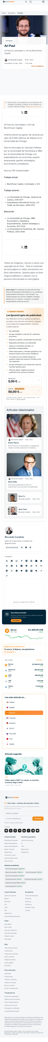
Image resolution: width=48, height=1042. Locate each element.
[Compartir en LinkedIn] (26, 561)
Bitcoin (6, 898)
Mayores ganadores (10, 843)
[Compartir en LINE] (26, 566)
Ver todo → (39, 660)
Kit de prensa (8, 976)
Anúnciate (7, 973)
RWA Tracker (8, 861)
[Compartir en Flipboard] (31, 571)
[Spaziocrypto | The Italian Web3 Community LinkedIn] (25, 112)
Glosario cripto (9, 936)
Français (12, 718)
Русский (12, 734)
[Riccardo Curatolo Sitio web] (30, 547)
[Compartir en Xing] (36, 566)
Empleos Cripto (30, 907)
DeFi (22, 846)
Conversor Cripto (9, 855)
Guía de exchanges (10, 933)
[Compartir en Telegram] (22, 561)
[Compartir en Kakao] (22, 571)
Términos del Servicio (37, 1032)
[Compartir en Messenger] (17, 571)
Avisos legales (8, 963)
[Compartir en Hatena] (26, 571)
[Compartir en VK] (22, 566)
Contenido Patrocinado (11, 1011)
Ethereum (7, 901)
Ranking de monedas (11, 840)
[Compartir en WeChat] (36, 571)
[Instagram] (15, 830)
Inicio (4, 13)
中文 (11, 739)
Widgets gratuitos (10, 959)
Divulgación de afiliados (11, 1008)
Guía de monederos (10, 930)
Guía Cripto (8, 927)
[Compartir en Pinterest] (12, 566)
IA (6, 777)
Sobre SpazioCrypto (10, 948)
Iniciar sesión (21, 399)
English (12, 707)
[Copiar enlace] (7, 576)
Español (12, 713)
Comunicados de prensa (12, 916)
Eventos (27, 910)
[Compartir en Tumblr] (17, 566)
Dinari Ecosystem (34, 872)
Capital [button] (19, 128)
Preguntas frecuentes (11, 954)
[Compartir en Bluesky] (41, 561)
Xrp (5, 904)
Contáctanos (8, 951)
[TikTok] (28, 830)
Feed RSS (7, 965)
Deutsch (12, 723)
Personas (28, 901)
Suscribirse (16, 620)
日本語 (11, 744)
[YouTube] (37, 830)
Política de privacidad (11, 1034)
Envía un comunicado (11, 988)
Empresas (28, 898)
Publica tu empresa (10, 979)
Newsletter (7, 939)
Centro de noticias (10, 895)
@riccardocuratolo (12, 547)
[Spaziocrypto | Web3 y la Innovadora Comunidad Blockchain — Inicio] (24, 797)
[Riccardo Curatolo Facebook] (26, 547)
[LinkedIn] (24, 830)
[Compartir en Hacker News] (36, 561)
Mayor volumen (9, 849)
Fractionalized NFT (14, 886)
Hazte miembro (9, 957)
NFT (5, 910)
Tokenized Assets (13, 879)
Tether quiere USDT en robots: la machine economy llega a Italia (22, 781)
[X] (11, 830)
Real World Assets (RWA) (15, 883)
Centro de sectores (27, 840)
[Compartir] (41, 571)
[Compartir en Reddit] (31, 561)
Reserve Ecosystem (14, 872)
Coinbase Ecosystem (33, 879)
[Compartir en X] (7, 561)
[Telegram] (19, 830)
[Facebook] (6, 830)
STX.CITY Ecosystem (15, 869)
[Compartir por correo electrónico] (41, 566)
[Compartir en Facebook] (12, 561)
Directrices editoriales (11, 996)
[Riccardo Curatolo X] (21, 547)
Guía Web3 (7, 924)
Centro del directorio (31, 895)
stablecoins (24, 852)
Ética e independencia (11, 1002)
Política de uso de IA (10, 1005)
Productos (28, 904)
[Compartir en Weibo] (31, 566)
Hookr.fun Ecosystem (15, 876)
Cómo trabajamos (37, 66)
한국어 (11, 728)
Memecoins (25, 849)
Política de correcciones (12, 999)
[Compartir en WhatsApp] (17, 561)
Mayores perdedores (11, 846)
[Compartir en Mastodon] (7, 571)
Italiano (12, 702)
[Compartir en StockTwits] (12, 571)
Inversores (11, 13)
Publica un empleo (10, 982)
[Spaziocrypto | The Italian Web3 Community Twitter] (22, 112)
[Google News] (33, 830)
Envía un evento (9, 985)
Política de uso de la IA (33, 106)
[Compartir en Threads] (7, 566)
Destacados (8, 852)
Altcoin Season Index (11, 858)
